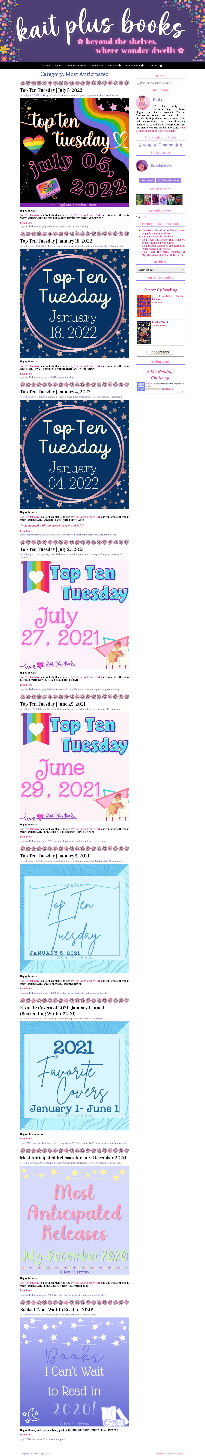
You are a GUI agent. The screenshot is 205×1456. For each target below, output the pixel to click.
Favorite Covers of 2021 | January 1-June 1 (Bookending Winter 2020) (62, 1010)
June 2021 (47, 841)
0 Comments (116, 396)
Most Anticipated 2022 (87, 534)
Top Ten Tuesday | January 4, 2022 (55, 392)
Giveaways (97, 65)
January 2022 (49, 377)
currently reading (160, 290)
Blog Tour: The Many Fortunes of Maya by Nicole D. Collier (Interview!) (163, 253)
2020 (28, 1439)
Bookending (66, 1018)
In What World (160, 322)
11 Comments (115, 861)
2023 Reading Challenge (160, 374)
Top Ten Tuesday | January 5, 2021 (54, 856)
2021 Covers (31, 1143)
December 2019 (40, 1439)
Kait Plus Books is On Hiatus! (158, 236)
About (58, 65)
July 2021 (47, 689)
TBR (78, 1314)
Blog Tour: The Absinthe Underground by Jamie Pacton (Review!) (163, 232)
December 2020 (86, 1143)
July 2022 (47, 226)
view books (180, 392)
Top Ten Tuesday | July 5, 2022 (51, 90)
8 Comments (116, 246)
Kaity (45, 95)
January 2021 (49, 993)
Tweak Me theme (163, 1454)
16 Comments (113, 709)
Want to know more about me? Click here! (160, 129)
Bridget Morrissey (160, 325)
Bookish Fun (133, 65)
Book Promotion (76, 65)
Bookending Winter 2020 (64, 1143)
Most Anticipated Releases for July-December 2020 (73, 1158)
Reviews (113, 65)
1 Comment (97, 1018)
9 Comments (111, 95)
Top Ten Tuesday (95, 95)
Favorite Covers (103, 1143)
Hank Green (158, 302)
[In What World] (144, 332)
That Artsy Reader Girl (87, 215)
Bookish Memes (60, 95)
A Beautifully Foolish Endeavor (168, 298)
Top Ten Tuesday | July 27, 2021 (52, 549)
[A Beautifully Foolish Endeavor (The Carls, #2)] (144, 305)
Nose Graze (178, 1454)
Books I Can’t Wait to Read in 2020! (56, 1310)
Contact (154, 65)
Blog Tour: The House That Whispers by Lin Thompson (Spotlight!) (163, 241)
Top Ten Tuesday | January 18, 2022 (56, 241)
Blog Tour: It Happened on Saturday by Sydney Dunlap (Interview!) (163, 247)
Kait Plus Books (61, 689)
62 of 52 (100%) (168, 389)
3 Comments (88, 1314)
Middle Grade (76, 554)
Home (46, 65)
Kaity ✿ (149, 383)
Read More (26, 223)
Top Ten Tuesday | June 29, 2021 (52, 704)
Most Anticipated (77, 95)
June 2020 (47, 1295)
